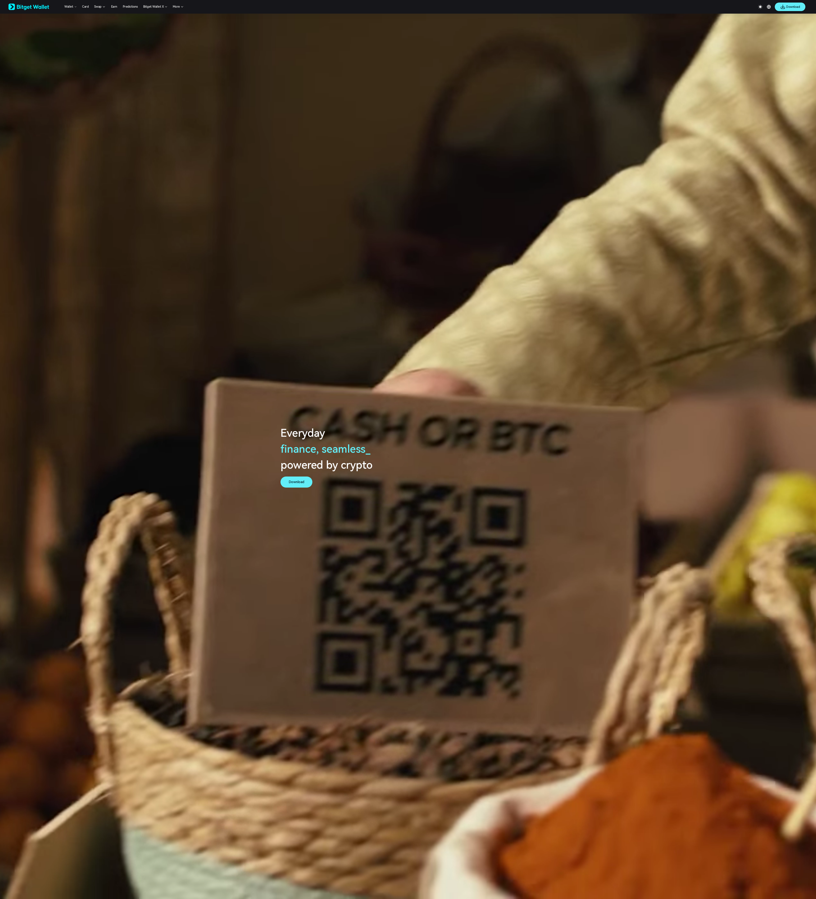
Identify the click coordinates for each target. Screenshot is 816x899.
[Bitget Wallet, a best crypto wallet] (34, 7)
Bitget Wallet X (153, 6)
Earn (114, 6)
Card (85, 6)
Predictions (130, 6)
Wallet (68, 6)
